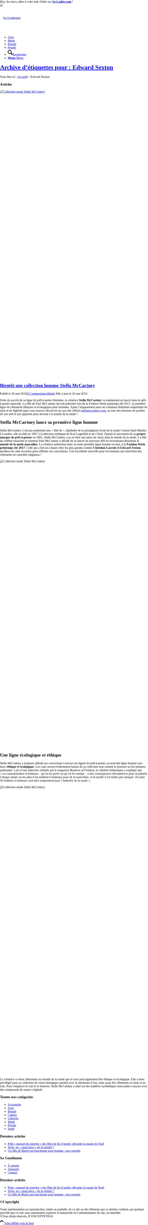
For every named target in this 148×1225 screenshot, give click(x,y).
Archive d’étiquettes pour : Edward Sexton (56, 67)
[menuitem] (78, 37)
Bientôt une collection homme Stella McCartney (47, 385)
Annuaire (13, 1169)
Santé (11, 1128)
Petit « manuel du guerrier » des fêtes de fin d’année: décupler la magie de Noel (56, 1143)
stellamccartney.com (93, 410)
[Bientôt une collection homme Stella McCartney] (74, 91)
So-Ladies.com (61, 1)
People (12, 1125)
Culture (12, 1115)
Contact (12, 1172)
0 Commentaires (37, 393)
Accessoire (14, 1104)
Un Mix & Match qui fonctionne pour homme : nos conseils (44, 1150)
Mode (51, 393)
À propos (13, 1165)
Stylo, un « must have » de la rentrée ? (31, 1147)
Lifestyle (13, 1118)
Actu (11, 1108)
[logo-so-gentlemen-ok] (10, 17)
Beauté (12, 1111)
